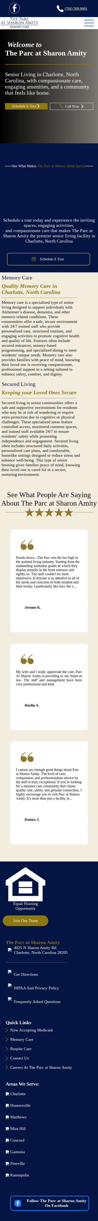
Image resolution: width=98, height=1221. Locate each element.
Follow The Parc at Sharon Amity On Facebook (56, 1203)
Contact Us (19, 1058)
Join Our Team (25, 920)
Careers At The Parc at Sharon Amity (41, 1067)
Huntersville (20, 1105)
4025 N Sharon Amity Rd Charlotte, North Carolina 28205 (41, 950)
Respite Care (20, 1048)
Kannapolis (19, 1175)
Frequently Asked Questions (37, 1001)
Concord (17, 1140)
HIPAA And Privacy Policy (36, 988)
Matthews (18, 1117)
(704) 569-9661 (76, 8)
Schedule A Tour (24, 106)
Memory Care (17, 278)
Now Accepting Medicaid (31, 1030)
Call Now (72, 106)
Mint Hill (18, 1128)
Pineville (17, 1163)
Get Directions (26, 974)
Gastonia (17, 1152)
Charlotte (18, 1094)
